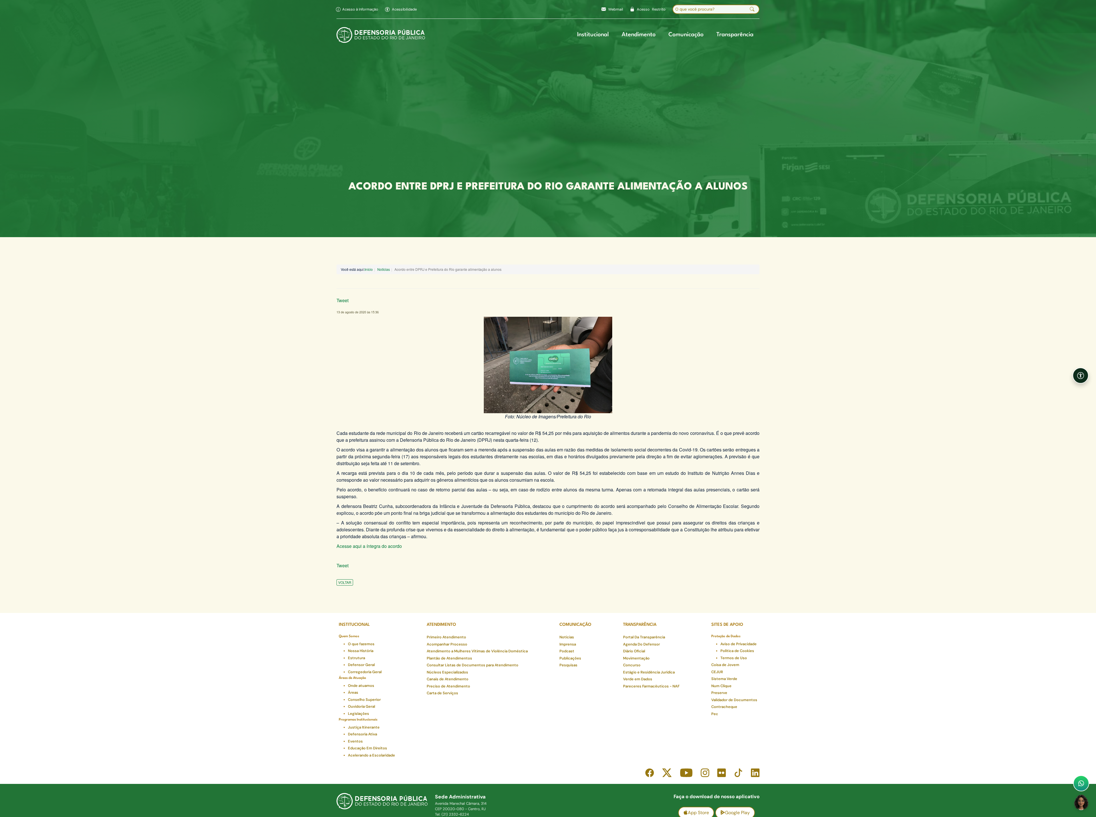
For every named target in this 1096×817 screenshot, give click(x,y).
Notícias (383, 269)
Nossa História (360, 650)
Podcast (566, 651)
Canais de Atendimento (447, 679)
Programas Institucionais (358, 719)
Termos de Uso (733, 657)
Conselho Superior (364, 699)
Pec (714, 713)
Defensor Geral (361, 664)
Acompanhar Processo (447, 644)
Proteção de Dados (725, 636)
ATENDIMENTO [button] (441, 625)
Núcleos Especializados (447, 672)
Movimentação (636, 658)
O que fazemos (361, 644)
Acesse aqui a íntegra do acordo (369, 546)
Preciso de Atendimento (448, 686)
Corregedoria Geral (365, 671)
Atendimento (639, 35)
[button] (401, 9)
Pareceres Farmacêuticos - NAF (651, 686)
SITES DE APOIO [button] (727, 625)
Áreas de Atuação (352, 678)
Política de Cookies (737, 650)
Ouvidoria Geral (361, 706)
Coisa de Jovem (725, 664)
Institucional (593, 35)
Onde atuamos (361, 685)
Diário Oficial (634, 651)
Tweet (342, 300)
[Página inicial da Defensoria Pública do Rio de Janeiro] (381, 35)
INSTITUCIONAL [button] (354, 625)
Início (368, 269)
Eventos (355, 741)
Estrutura (356, 657)
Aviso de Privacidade (738, 644)
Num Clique (721, 685)
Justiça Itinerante (364, 727)
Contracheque (724, 706)
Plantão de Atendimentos (449, 658)
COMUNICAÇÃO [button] (575, 625)
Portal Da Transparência (644, 637)
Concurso (631, 665)
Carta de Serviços (442, 693)
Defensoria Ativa (362, 734)
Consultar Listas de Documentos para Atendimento (472, 665)
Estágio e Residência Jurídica (649, 672)
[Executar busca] (752, 9)
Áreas (353, 692)
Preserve (719, 692)
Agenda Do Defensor (641, 644)
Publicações (570, 658)
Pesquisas (568, 665)
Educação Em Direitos (367, 748)
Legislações (358, 713)
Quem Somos (349, 636)
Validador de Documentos (734, 699)
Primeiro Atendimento (446, 637)
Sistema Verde (724, 678)
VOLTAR (344, 582)
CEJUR (717, 671)
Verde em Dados (637, 679)
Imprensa (567, 644)
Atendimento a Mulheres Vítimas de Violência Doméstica (477, 651)
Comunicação (686, 35)
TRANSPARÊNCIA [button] (639, 625)
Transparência (735, 35)
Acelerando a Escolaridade (371, 755)
